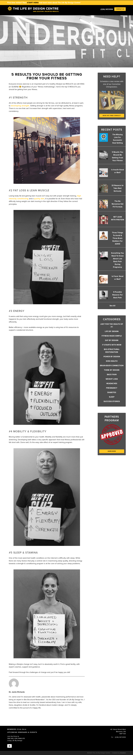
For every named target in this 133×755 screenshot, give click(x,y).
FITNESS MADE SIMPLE (112, 336)
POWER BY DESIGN (111, 357)
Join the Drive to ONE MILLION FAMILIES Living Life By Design (16, 738)
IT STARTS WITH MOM (111, 345)
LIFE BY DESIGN (111, 331)
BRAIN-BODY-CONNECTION (112, 365)
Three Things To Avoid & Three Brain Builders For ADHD (117, 238)
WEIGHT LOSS (112, 379)
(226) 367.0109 (106, 9)
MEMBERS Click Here (16, 729)
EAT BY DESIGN (111, 340)
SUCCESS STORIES (112, 401)
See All (112, 306)
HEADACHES (111, 383)
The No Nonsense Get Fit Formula (117, 204)
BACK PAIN (112, 374)
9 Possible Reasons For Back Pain (117, 295)
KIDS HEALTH (112, 361)
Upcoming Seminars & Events (22, 732)
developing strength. (20, 106)
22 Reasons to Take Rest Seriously (118, 188)
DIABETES (111, 392)
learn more (112, 451)
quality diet (39, 198)
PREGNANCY (111, 388)
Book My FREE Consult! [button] (112, 115)
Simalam (123, 753)
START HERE (33, 2)
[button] (120, 9)
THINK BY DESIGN (111, 370)
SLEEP (112, 397)
